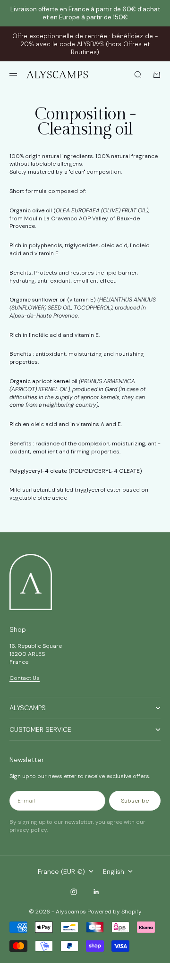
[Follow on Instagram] (73, 892)
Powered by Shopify (114, 911)
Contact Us (24, 678)
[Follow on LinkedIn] (96, 892)
